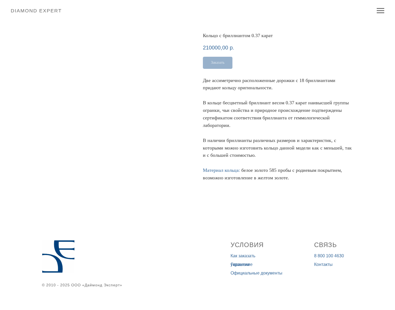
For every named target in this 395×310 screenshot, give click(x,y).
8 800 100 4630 (329, 256)
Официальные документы (256, 273)
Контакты (323, 264)
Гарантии (240, 264)
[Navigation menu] (380, 10)
